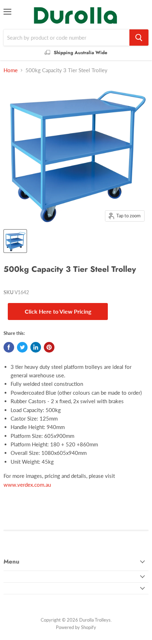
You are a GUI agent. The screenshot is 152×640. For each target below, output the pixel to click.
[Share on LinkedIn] (35, 347)
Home (11, 70)
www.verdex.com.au (27, 484)
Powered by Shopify (76, 627)
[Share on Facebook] (9, 347)
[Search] (138, 37)
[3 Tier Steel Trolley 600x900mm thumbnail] (15, 241)
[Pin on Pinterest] (49, 347)
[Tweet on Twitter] (22, 347)
